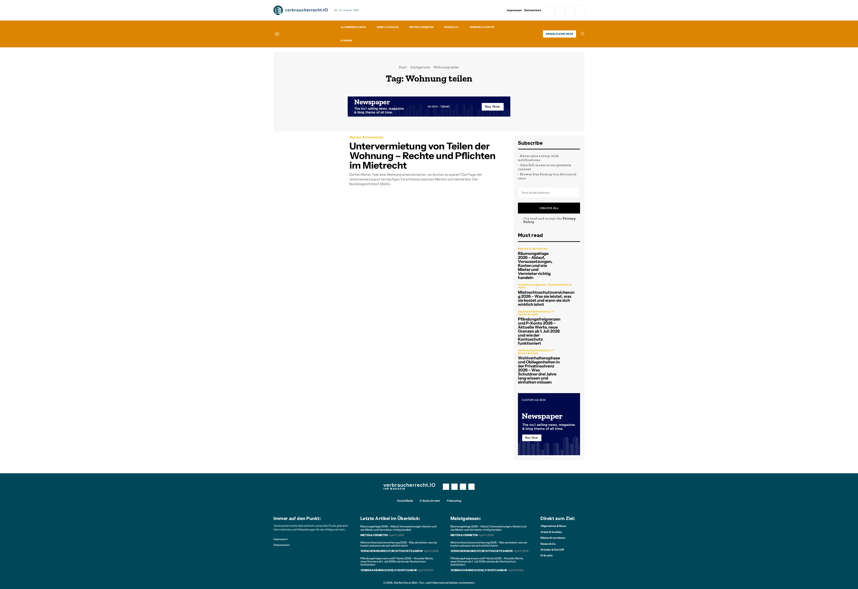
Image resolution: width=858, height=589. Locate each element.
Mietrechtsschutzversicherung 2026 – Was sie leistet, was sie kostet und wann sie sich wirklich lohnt (546, 298)
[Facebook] (550, 10)
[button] (582, 33)
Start (403, 67)
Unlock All (549, 208)
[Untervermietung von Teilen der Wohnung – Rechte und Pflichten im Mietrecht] (308, 158)
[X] (463, 487)
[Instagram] (560, 10)
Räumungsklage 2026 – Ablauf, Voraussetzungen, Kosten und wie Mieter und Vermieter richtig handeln (535, 265)
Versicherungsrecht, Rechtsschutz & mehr (545, 286)
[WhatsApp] (580, 10)
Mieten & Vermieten (366, 137)
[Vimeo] (570, 10)
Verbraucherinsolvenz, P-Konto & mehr (536, 313)
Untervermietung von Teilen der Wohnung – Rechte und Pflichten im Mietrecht (422, 155)
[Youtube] (471, 487)
